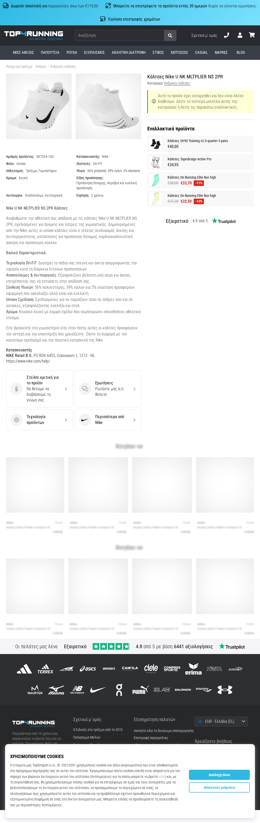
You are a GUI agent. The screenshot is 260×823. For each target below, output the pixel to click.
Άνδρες (41, 66)
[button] (160, 35)
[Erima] (193, 668)
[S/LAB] (161, 689)
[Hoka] (214, 668)
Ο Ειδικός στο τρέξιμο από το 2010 (98, 730)
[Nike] (98, 689)
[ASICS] (87, 668)
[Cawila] (129, 668)
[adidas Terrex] (45, 668)
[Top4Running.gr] (39, 724)
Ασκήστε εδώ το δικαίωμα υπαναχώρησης (164, 731)
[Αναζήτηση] (170, 35)
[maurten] (34, 689)
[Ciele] (151, 668)
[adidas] (24, 668)
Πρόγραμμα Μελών (86, 737)
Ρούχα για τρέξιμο (19, 66)
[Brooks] (108, 668)
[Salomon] (182, 689)
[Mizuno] (56, 689)
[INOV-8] (235, 668)
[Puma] (140, 689)
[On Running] (119, 689)
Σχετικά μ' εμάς (204, 35)
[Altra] (66, 668)
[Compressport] (172, 668)
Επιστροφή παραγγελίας (151, 738)
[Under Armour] (225, 689)
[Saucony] (204, 689)
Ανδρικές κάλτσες (63, 66)
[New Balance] (77, 689)
